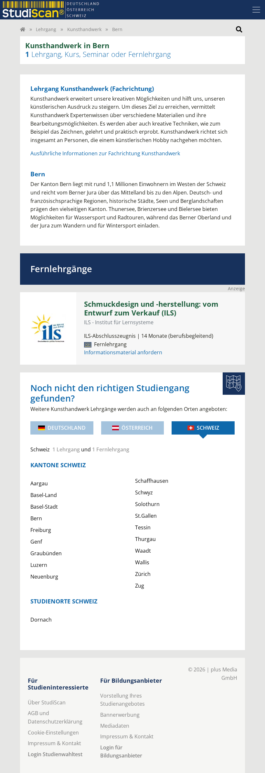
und (79, 449)
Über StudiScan (47, 702)
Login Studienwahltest (55, 754)
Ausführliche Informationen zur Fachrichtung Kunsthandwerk (105, 153)
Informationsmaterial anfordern (123, 352)
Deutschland (67, 427)
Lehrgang (46, 29)
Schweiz (208, 427)
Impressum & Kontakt (54, 743)
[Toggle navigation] (256, 9)
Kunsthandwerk (84, 29)
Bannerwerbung (120, 714)
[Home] (22, 29)
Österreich (137, 427)
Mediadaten (114, 725)
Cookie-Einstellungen (53, 732)
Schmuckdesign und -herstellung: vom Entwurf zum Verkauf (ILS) (151, 308)
